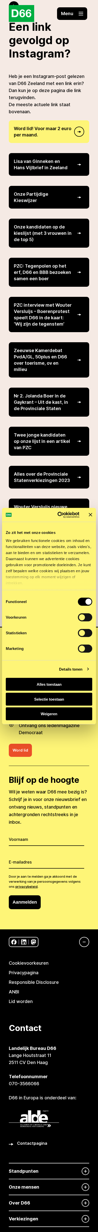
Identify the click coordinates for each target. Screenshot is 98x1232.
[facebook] (14, 942)
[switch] (85, 617)
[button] (72, 13)
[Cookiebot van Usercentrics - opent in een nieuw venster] (59, 514)
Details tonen (70, 669)
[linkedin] (23, 942)
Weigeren (49, 714)
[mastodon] (33, 942)
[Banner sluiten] (90, 515)
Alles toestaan (49, 684)
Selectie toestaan (49, 699)
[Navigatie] (81, 942)
